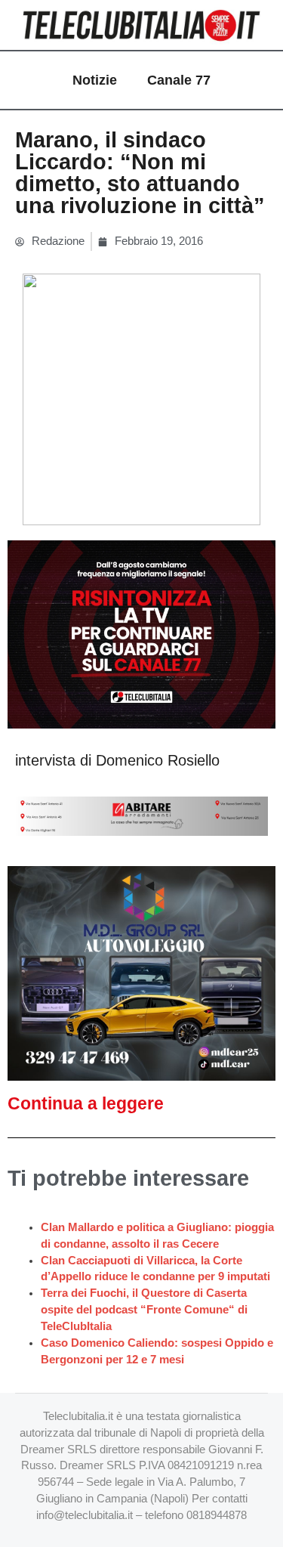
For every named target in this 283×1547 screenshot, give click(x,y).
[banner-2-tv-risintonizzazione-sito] (141, 634)
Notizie (94, 80)
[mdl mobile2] (141, 973)
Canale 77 (179, 80)
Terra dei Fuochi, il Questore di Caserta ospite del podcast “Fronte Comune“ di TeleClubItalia (144, 1309)
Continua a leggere (86, 1103)
